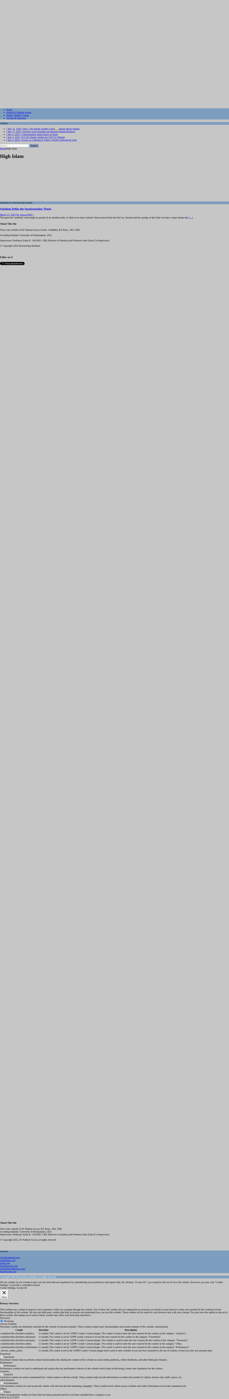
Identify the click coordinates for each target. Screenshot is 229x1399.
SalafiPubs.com (7, 1260)
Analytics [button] (4, 1371)
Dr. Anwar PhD (24, 214)
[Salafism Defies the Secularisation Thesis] (25, 200)
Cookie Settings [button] (8, 1288)
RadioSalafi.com (8, 1271)
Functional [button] (5, 1354)
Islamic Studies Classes (17, 115)
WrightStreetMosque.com (12, 1268)
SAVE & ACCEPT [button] (9, 1397)
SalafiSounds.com (9, 1266)
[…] (191, 217)
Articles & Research (16, 118)
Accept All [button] (21, 1288)
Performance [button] (6, 1362)
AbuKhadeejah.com (10, 1257)
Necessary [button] (5, 1318)
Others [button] (3, 1388)
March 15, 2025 (8, 214)
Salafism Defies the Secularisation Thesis (25, 208)
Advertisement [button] (7, 1380)
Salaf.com (5, 1263)
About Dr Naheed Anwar (18, 112)
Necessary (9, 1321)
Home (9, 109)
